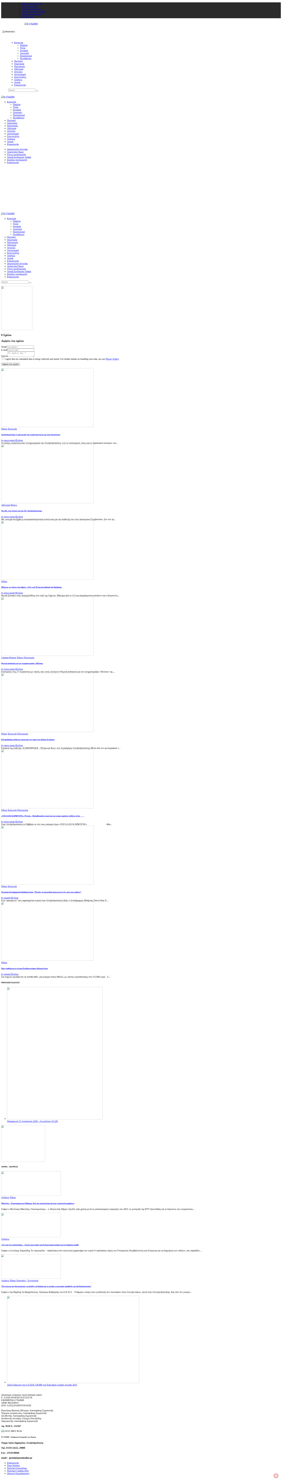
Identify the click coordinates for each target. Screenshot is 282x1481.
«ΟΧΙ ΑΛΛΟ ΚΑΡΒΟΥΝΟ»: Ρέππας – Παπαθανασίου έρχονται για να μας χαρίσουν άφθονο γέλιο (42, 816)
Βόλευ (14, 505)
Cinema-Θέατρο (8, 657)
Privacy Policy (112, 359)
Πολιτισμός (29, 657)
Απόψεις (5, 1197)
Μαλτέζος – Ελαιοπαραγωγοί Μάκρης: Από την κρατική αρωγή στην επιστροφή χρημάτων (37, 1203)
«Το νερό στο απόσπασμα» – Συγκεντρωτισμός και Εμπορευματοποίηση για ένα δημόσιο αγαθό (40, 1245)
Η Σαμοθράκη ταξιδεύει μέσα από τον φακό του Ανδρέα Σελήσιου (28, 739)
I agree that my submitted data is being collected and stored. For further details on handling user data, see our (62, 359)
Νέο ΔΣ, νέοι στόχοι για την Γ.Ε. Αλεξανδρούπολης (21, 511)
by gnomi (6, 898)
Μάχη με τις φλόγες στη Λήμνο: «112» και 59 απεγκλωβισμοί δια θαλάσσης (31, 587)
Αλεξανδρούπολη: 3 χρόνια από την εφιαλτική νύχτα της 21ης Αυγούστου (30, 435)
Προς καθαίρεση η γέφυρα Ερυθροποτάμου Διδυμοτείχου (24, 968)
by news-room (8, 440)
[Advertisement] (141, 190)
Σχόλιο (4, 356)
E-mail (4, 350)
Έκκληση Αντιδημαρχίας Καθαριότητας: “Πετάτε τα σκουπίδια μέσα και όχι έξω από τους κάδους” (41, 892)
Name (4, 347)
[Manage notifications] (276, 1475)
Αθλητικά (5, 505)
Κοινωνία (12, 429)
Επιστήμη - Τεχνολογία (27, 1280)
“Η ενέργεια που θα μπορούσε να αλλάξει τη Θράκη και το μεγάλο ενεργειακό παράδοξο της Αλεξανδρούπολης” (46, 1286)
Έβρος (4, 429)
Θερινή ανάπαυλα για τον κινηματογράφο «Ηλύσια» (22, 663)
